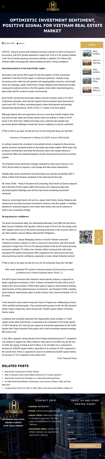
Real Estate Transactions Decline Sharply (22, 371)
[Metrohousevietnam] (52, 6)
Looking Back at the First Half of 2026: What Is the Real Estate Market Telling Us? (39, 388)
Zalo (98, 234)
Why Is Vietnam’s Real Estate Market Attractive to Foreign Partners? (33, 375)
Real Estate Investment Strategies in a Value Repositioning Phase (32, 378)
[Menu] (3, 6)
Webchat (99, 242)
